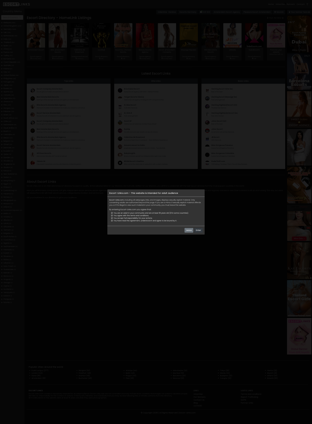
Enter (198, 230)
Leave (189, 230)
